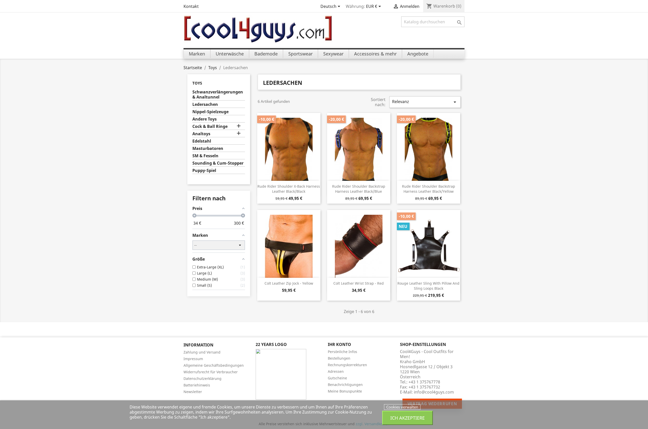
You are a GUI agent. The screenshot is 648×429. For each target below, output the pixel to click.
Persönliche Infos (342, 351)
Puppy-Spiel (204, 170)
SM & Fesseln (205, 156)
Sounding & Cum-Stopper (218, 163)
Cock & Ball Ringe (210, 126)
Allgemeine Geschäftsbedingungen (214, 365)
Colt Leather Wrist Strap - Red (358, 283)
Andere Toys (204, 119)
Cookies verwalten (402, 406)
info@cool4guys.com (434, 392)
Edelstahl (201, 141)
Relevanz (425, 102)
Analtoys (201, 133)
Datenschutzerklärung (202, 378)
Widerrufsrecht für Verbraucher (211, 371)
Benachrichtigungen (345, 384)
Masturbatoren (207, 148)
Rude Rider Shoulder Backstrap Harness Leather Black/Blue (358, 189)
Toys (197, 83)
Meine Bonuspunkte (345, 391)
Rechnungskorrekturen (347, 364)
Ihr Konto (339, 344)
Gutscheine (337, 378)
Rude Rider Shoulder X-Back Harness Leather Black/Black (288, 189)
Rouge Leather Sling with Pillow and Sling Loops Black (428, 286)
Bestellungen (339, 358)
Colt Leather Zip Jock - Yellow (289, 283)
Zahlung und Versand (202, 352)
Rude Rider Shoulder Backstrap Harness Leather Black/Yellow (428, 189)
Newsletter (193, 391)
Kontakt (191, 6)
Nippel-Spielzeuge (210, 111)
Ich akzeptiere (407, 418)
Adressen (336, 371)
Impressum (193, 358)
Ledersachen (205, 104)
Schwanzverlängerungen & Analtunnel (217, 94)
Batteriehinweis (197, 385)
